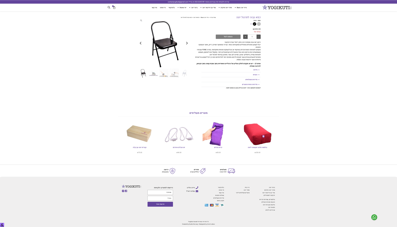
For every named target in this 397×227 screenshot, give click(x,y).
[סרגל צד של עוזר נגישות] (2, 225)
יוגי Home (183, 7)
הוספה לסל (228, 36)
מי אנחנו (163, 7)
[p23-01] (164, 43)
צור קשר (154, 7)
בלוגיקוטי (172, 7)
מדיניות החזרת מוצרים (249, 84)
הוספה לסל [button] (139, 145)
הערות (255, 74)
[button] (231, 69)
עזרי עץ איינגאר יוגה (209, 7)
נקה (251, 24)
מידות (255, 70)
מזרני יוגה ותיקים (226, 7)
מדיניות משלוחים (251, 79)
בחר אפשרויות (257, 145)
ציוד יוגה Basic (242, 7)
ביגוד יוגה (194, 7)
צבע (259, 20)
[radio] (259, 24)
